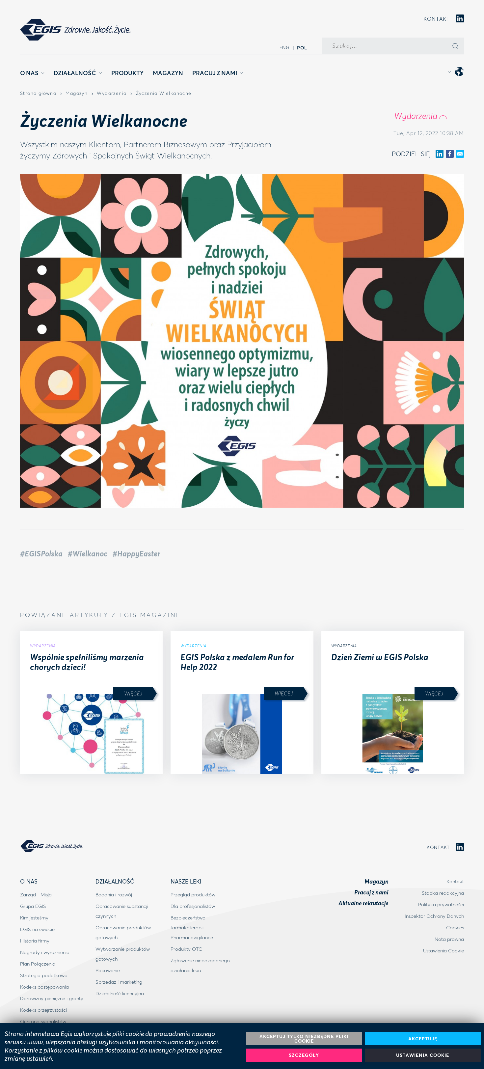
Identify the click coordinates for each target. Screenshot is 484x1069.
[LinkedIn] (460, 18)
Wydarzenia (111, 93)
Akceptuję (422, 1038)
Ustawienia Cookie (422, 1055)
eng (285, 47)
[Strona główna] (75, 30)
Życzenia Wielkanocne (164, 93)
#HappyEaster (136, 553)
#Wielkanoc (87, 553)
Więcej (133, 693)
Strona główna (38, 93)
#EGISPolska (41, 553)
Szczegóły (304, 1055)
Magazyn (168, 73)
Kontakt (436, 18)
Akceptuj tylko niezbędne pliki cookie (303, 1038)
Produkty (127, 73)
